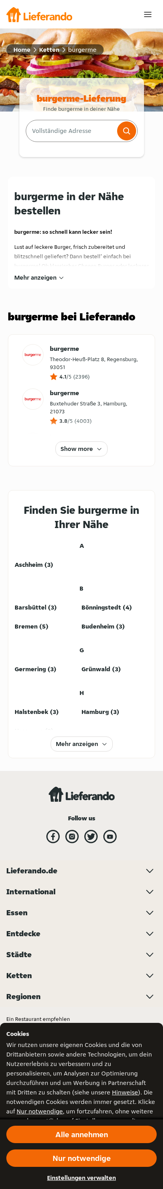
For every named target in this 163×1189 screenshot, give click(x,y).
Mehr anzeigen (35, 277)
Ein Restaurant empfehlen (38, 1018)
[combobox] (70, 131)
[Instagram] (72, 836)
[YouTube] (110, 836)
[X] (91, 836)
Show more (77, 449)
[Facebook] (53, 836)
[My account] (148, 14)
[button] (126, 130)
